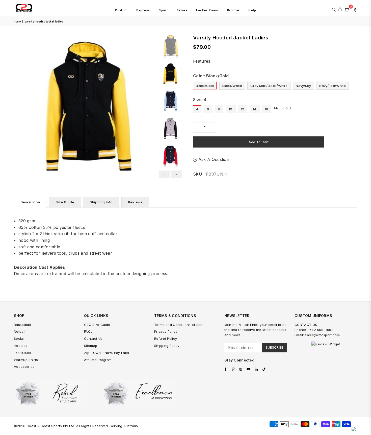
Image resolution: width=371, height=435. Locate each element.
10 (230, 109)
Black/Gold (205, 86)
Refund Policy (165, 338)
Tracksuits (22, 353)
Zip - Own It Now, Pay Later (107, 353)
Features (201, 61)
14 (254, 109)
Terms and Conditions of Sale (178, 325)
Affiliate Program (98, 360)
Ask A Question (213, 159)
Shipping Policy (166, 346)
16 (266, 109)
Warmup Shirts (26, 360)
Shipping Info (101, 202)
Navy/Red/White (332, 86)
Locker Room (207, 10)
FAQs (88, 331)
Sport (163, 10)
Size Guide (65, 202)
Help (252, 10)
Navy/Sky (303, 86)
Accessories (24, 367)
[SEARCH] (334, 9)
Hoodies (20, 346)
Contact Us (93, 338)
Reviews (135, 202)
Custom (121, 10)
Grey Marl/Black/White (268, 86)
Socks (19, 338)
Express (143, 10)
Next (152, 105)
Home (17, 21)
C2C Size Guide (97, 325)
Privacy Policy (165, 331)
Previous (18, 105)
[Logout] (340, 9)
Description (30, 202)
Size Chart (283, 108)
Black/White (232, 86)
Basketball (22, 325)
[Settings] (354, 9)
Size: (199, 99)
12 (242, 109)
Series (181, 10)
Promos (233, 10)
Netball (19, 331)
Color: (211, 75)
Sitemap (90, 346)
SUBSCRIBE (274, 347)
